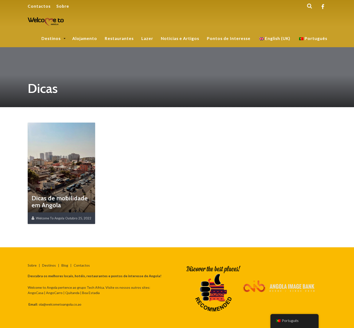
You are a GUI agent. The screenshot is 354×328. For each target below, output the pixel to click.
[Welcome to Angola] (46, 20)
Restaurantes (119, 38)
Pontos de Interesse (228, 38)
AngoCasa (35, 293)
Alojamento (84, 38)
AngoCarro (54, 293)
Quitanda (72, 293)
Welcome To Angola (50, 218)
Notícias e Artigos (180, 38)
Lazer (147, 38)
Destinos (51, 38)
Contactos (39, 6)
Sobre (62, 6)
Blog (64, 265)
